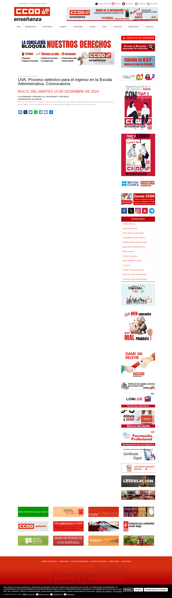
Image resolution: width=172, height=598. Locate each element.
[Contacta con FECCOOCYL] (138, 40)
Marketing (70, 595)
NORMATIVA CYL (129, 224)
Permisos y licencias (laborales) (135, 279)
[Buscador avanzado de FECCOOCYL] (138, 51)
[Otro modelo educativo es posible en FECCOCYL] (68, 531)
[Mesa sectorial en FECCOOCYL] (138, 499)
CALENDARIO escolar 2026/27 (134, 238)
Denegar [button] (128, 590)
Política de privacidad (79, 561)
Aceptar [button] (138, 590)
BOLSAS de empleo (130, 256)
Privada (92, 27)
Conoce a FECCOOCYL (49, 561)
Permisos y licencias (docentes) (135, 274)
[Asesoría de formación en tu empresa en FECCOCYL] (68, 516)
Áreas (104, 27)
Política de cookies (98, 561)
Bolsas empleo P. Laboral (132, 261)
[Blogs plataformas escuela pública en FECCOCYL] (33, 516)
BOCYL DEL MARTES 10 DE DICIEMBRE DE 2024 (58, 91)
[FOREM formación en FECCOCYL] (103, 516)
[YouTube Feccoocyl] (144, 211)
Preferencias (43, 595)
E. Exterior (126, 265)
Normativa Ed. (30, 27)
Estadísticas (57, 595)
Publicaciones (133, 27)
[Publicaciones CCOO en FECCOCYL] (103, 531)
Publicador (126, 561)
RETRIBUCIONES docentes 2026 (135, 242)
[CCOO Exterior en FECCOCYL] (33, 531)
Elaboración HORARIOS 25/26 (134, 247)
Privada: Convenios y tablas (133, 270)
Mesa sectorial (128, 251)
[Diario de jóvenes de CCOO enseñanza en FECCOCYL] (68, 545)
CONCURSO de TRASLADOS (133, 233)
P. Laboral (62, 27)
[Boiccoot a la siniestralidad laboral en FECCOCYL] (103, 545)
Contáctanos (114, 561)
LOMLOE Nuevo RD (130, 228)
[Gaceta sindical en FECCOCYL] (33, 545)
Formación (117, 27)
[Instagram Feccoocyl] (137, 211)
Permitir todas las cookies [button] (156, 590)
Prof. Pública (47, 27)
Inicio (18, 27)
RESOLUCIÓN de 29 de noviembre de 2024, (34, 102)
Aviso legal (64, 561)
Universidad (77, 27)
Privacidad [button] (117, 591)
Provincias (149, 27)
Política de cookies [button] (104, 591)
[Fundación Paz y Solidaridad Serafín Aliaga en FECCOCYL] (139, 531)
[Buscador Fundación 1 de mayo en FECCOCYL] (139, 516)
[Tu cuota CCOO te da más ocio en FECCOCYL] (139, 545)
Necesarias (30, 595)
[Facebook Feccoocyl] (124, 211)
